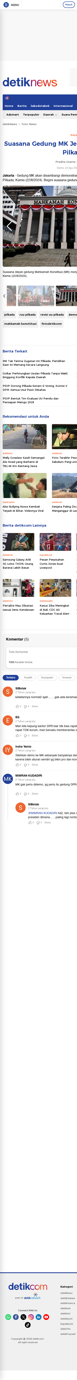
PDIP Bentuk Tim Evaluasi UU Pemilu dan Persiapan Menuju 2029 (31, 400)
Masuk (68, 4)
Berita (21, 105)
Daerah (49, 114)
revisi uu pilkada (52, 314)
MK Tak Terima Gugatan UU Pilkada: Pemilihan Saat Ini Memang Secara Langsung (34, 362)
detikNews (10, 124)
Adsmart (12, 114)
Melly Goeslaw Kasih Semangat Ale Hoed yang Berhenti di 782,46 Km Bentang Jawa (24, 461)
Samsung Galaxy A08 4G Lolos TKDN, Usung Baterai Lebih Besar (18, 563)
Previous (9, 226)
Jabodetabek (40, 105)
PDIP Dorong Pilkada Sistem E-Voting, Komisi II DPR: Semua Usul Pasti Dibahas (35, 387)
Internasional (63, 105)
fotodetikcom (51, 323)
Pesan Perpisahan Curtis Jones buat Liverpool (52, 563)
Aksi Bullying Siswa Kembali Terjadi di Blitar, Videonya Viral (23, 508)
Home (9, 105)
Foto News (29, 124)
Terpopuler (31, 114)
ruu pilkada (28, 314)
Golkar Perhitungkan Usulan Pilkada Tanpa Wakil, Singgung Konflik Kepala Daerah (35, 375)
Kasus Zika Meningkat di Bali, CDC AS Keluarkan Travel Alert (54, 609)
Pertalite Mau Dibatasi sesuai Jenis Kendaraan (18, 607)
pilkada (9, 314)
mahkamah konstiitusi (20, 323)
